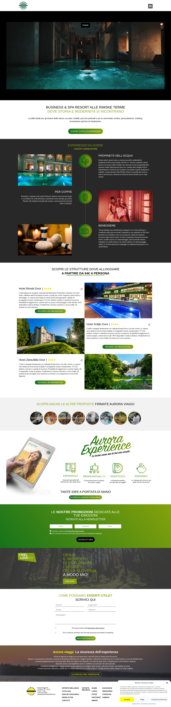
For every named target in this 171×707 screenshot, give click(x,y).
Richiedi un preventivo (50, 311)
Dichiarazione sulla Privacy (148, 703)
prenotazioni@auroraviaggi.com (46, 694)
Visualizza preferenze (159, 699)
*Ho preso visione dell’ (67, 531)
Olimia (134, 418)
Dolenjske (78, 418)
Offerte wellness (70, 688)
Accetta (127, 699)
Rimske (95, 700)
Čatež (106, 418)
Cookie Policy (136, 703)
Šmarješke (64, 418)
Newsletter (67, 697)
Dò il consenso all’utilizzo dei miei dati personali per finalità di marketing (76, 533)
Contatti (66, 700)
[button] (167, 683)
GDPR (56, 628)
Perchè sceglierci (70, 694)
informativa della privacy (75, 531)
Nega (142, 699)
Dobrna (36, 418)
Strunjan (50, 418)
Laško (120, 418)
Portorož (92, 418)
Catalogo (66, 691)
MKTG (56, 633)
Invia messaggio (85, 638)
